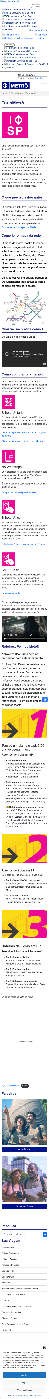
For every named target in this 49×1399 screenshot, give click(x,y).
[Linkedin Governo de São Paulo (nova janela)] (18, 13)
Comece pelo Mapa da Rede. (19, 227)
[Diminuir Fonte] (10, 35)
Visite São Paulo (24, 1207)
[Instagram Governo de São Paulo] (19, 23)
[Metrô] (16, 85)
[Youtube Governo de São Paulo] (20, 58)
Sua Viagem (17, 93)
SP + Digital (36, 6)
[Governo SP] (9, 2)
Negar (24, 1383)
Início (5, 93)
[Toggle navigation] (43, 86)
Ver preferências (24, 1390)
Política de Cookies (15, 1396)
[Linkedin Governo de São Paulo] (20, 51)
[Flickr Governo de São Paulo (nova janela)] (17, 10)
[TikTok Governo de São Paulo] (19, 54)
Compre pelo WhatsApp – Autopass (19, 493)
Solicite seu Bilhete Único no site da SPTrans (23, 544)
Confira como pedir (11, 593)
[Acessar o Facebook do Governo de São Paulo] (26, 64)
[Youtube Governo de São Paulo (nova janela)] (18, 19)
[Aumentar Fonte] (38, 30)
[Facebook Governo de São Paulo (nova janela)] (19, 26)
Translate (39, 78)
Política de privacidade (32, 1396)
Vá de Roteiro (24, 1149)
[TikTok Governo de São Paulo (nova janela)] (17, 16)
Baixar (24, 1086)
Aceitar (24, 1375)
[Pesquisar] (45, 1234)
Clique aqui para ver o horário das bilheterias (23, 441)
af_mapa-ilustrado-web (10, 1086)
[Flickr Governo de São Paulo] (19, 48)
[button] (45, 1347)
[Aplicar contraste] (41, 35)
